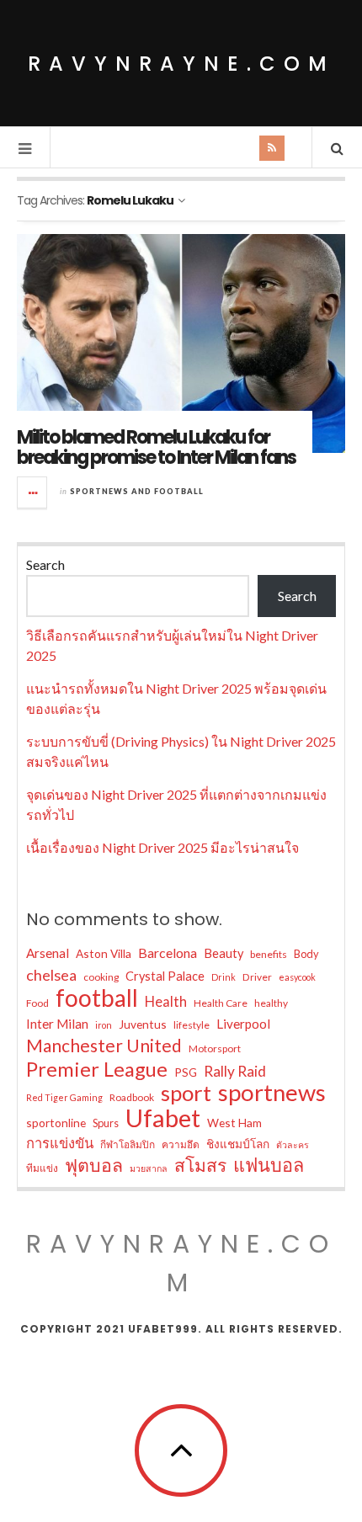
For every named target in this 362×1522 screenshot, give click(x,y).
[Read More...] (33, 492)
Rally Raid (235, 1071)
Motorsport (215, 1048)
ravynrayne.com (181, 63)
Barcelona (167, 953)
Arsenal (47, 953)
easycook (297, 976)
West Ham (234, 1122)
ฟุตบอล (94, 1165)
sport (186, 1093)
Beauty (223, 953)
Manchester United (104, 1045)
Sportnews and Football (137, 491)
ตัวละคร (292, 1144)
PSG (185, 1072)
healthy (271, 1003)
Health (166, 1001)
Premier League (97, 1069)
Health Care (221, 1003)
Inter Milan (57, 1023)
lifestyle (191, 1025)
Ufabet (162, 1118)
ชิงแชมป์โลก (237, 1143)
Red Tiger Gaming (64, 1097)
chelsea (51, 975)
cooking (101, 977)
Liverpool (243, 1023)
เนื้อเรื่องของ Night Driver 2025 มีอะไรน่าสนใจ (162, 847)
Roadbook (131, 1097)
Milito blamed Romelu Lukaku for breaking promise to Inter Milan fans (156, 447)
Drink (223, 976)
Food (37, 1003)
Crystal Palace (165, 976)
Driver (257, 977)
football (97, 997)
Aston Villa (103, 953)
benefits (268, 954)
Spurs (106, 1123)
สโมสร (200, 1165)
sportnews (272, 1093)
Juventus (143, 1024)
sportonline (56, 1122)
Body (306, 954)
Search (45, 564)
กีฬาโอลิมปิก (127, 1144)
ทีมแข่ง (42, 1168)
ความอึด (181, 1144)
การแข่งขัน (59, 1143)
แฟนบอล (268, 1165)
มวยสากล (149, 1168)
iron (103, 1024)
